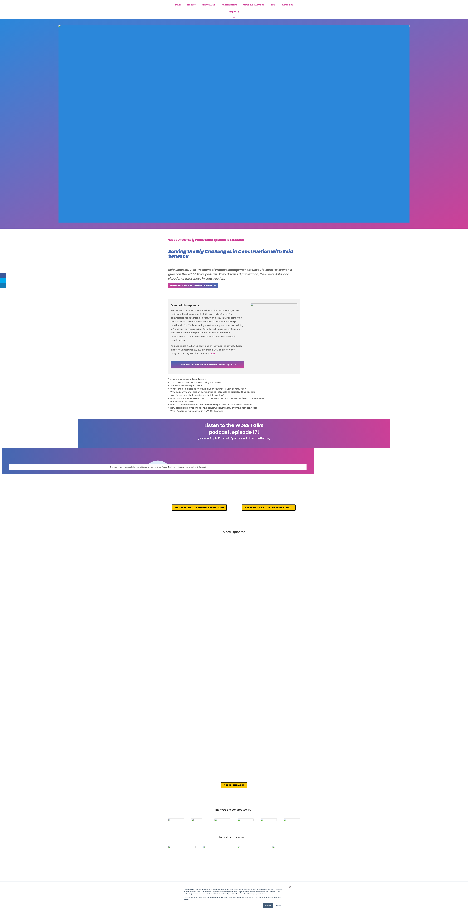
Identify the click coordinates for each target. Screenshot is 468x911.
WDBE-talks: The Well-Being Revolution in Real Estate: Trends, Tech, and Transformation (219, 591)
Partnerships (229, 4)
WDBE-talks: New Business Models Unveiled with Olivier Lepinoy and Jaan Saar (213, 741)
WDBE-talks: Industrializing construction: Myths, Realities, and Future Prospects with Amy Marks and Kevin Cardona (234, 629)
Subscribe (287, 4)
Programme (208, 4)
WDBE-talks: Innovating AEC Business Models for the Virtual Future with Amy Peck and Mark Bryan (224, 663)
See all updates (234, 785)
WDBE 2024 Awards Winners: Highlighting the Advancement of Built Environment (214, 553)
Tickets (191, 4)
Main (178, 4)
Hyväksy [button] (268, 905)
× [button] (290, 886)
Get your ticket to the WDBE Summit (268, 507)
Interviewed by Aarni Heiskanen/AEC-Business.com (193, 285)
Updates (234, 11)
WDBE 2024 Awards (253, 4)
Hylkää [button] (278, 905)
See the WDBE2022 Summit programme (199, 507)
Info (273, 4)
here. (212, 353)
